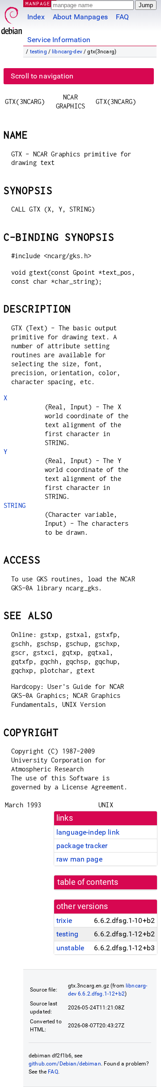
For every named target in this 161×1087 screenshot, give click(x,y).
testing (38, 51)
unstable (70, 948)
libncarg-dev (67, 51)
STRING (14, 505)
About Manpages (80, 17)
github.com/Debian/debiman (65, 1064)
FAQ (122, 17)
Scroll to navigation (42, 76)
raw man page (79, 859)
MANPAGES (39, 3)
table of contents (88, 882)
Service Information (58, 39)
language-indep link (87, 832)
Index (36, 17)
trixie (64, 920)
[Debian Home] (11, 18)
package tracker (81, 845)
